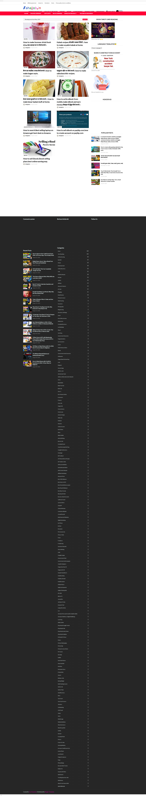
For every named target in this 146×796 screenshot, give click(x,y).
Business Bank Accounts (73, 496)
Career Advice (73, 502)
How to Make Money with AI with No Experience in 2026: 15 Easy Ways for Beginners (42, 363)
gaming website (73, 745)
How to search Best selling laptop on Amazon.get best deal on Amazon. (38, 131)
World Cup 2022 (73, 727)
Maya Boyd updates (73, 634)
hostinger (73, 453)
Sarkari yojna (73, 689)
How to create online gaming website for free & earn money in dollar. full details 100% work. (112, 148)
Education (73, 529)
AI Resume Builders (73, 464)
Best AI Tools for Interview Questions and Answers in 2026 (43, 284)
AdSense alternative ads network (73, 376)
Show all (85, 19)
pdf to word (73, 455)
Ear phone (73, 523)
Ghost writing (73, 549)
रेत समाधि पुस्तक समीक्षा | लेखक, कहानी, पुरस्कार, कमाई (112, 163)
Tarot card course (73, 701)
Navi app (73, 654)
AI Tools (73, 289)
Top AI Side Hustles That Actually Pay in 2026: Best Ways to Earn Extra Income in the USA (112, 172)
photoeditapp (73, 763)
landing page (73, 327)
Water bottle (73, 435)
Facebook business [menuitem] (86, 13)
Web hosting (73, 300)
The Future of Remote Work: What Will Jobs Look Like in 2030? (43, 277)
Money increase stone (73, 648)
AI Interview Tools (73, 374)
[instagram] (121, 3)
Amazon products (73, 286)
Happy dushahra (73, 339)
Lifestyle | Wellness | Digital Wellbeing (73, 616)
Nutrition (73, 666)
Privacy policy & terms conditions (63, 3)
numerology (73, 368)
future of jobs (73, 742)
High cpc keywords (73, 587)
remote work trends (73, 765)
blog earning (73, 309)
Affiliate (73, 283)
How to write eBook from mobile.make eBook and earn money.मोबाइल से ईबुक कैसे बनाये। (69, 102)
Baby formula (73, 385)
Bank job (73, 388)
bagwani (73, 365)
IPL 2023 (73, 593)
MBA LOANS (73, 622)
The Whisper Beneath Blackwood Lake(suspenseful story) (41, 354)
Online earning (73, 257)
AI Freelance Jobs (73, 461)
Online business (73, 268)
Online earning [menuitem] (35, 13)
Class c (73, 391)
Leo (73, 610)
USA (73, 271)
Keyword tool (73, 605)
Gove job (73, 403)
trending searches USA (73, 777)
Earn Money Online (73, 394)
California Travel (73, 499)
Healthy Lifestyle (73, 578)
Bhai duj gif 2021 (73, 493)
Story (73, 695)
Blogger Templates (49, 792)
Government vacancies (73, 336)
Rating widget (73, 681)
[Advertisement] (107, 116)
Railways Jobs (73, 678)
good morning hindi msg (73, 447)
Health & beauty (73, 274)
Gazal (73, 315)
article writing (73, 438)
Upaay (73, 713)
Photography (73, 306)
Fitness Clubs (73, 534)
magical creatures (73, 757)
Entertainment (73, 265)
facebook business (73, 324)
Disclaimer (47, 3)
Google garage (73, 555)
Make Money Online (73, 347)
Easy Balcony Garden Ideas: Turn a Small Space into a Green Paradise (111, 180)
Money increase (73, 297)
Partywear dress (73, 669)
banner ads (73, 441)
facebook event (73, 444)
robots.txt (73, 768)
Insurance (73, 303)
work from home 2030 (73, 783)
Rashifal (73, 260)
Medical (73, 420)
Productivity (73, 672)
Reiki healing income (73, 684)
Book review (73, 295)
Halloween (73, 356)
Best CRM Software (73, 479)
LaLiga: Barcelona (73, 607)
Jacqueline (73, 599)
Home (52, 3)
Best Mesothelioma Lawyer (73, 485)
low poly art (73, 754)
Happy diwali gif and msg (73, 359)
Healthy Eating (73, 575)
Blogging (73, 292)
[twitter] (118, 3)
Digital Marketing (73, 520)
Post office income (73, 318)
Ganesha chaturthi (73, 546)
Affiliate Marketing (73, 473)
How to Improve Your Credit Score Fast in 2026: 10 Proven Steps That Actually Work (43, 254)
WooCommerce (73, 724)
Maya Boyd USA (73, 628)
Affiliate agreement (32, 3)
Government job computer (73, 561)
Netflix (73, 657)
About (24, 3)
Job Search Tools (73, 602)
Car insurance (73, 341)
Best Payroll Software (73, 488)
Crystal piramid (73, 514)
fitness (73, 739)
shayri (73, 330)
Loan (73, 362)
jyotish (73, 280)
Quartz (73, 675)
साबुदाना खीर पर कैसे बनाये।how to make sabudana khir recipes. (71, 72)
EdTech (73, 526)
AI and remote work (73, 467)
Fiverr (73, 537)
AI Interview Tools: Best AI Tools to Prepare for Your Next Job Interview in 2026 (43, 315)
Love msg (73, 619)
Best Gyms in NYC (73, 482)
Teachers (73, 704)
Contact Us (40, 3)
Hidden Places (73, 584)
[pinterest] (122, 791)
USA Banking (73, 707)
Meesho (73, 423)
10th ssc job (73, 371)
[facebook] (115, 3)
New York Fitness (73, 660)
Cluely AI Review (73, 508)
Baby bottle (73, 382)
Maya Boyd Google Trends (73, 625)
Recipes (73, 277)
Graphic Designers (73, 564)
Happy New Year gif (73, 567)
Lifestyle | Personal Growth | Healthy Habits (73, 613)
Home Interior (73, 409)
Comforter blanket (73, 511)
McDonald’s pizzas (73, 637)
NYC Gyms (73, 651)
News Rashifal (73, 663)
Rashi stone (73, 429)
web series (73, 780)
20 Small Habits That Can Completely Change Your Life (42, 269)
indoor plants (73, 751)
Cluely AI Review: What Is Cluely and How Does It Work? (43, 300)
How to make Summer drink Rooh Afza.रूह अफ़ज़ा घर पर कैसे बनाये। (37, 43)
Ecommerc (73, 397)
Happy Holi (73, 406)
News (73, 251)
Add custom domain (73, 470)
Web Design (73, 719)
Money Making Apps (73, 643)
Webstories (73, 321)
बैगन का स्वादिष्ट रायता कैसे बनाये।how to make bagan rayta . (37, 72)
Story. (73, 432)
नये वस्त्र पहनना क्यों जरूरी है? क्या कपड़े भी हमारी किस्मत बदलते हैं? (110, 156)
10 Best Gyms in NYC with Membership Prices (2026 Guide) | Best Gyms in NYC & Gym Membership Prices (43, 339)
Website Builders (73, 722)
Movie (73, 262)
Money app (73, 646)
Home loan (73, 412)
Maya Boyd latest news (73, 631)
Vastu (73, 716)
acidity (73, 730)
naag (73, 760)
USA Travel (73, 710)
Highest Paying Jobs (73, 590)
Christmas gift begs (73, 312)
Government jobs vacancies (73, 353)
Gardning (73, 333)
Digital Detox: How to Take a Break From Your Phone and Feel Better (43, 262)
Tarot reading (73, 254)
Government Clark (73, 558)
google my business (73, 450)
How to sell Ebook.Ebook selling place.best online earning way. (36, 160)
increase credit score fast (73, 748)
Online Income (73, 426)
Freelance (73, 540)
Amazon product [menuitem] (70, 13)
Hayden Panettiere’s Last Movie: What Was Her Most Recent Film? (43, 292)
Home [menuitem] (26, 13)
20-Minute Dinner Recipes (73, 458)
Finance (73, 400)
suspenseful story (73, 771)
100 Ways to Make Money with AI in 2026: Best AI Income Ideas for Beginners (43, 346)
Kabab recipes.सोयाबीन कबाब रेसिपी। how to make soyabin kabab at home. (72, 43)
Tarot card (73, 698)
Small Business (73, 692)
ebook (73, 350)
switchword (73, 774)
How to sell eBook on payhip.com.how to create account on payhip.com (72, 131)
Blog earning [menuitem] (57, 13)
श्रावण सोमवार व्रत (73, 786)
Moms (73, 640)
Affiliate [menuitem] (47, 13)
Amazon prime (73, 476)
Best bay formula (73, 491)
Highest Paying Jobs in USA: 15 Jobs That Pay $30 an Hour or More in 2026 (43, 330)
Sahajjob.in (27, 47)
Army (73, 379)
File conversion (73, 531)
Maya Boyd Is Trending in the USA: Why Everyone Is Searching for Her (42, 307)
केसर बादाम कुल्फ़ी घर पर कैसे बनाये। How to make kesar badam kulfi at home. (38, 100)
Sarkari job (73, 686)
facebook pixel (73, 736)
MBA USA (73, 417)
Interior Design (73, 414)
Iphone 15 (73, 596)
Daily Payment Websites (73, 517)
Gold (73, 552)
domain (73, 733)
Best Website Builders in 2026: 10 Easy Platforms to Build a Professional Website (43, 323)
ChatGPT (73, 505)
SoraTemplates (32, 792)
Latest (73, 344)
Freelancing (73, 543)
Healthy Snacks (73, 581)
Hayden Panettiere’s (73, 572)
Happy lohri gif (73, 570)
